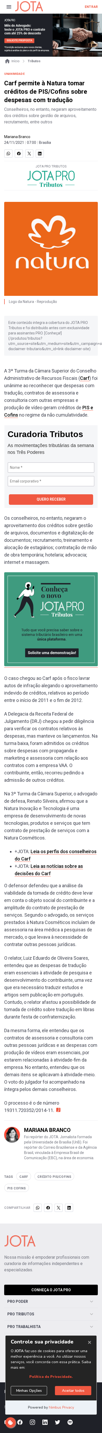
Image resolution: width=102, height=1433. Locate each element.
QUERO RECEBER (51, 499)
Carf (84, 378)
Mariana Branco (17, 137)
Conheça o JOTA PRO (51, 1290)
